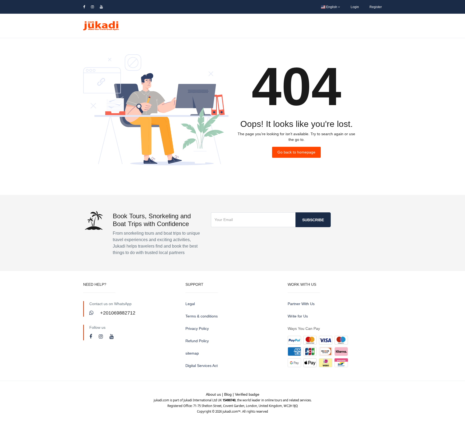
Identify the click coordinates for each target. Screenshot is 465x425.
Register (375, 7)
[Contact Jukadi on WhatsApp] (92, 313)
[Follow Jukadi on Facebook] (91, 336)
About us (213, 394)
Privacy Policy (197, 328)
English (331, 7)
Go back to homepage (296, 152)
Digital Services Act (201, 365)
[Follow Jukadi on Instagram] (101, 336)
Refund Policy (197, 341)
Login (355, 7)
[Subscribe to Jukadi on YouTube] (112, 336)
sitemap (192, 353)
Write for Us (298, 316)
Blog (228, 394)
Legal (190, 304)
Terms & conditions (201, 316)
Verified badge (247, 394)
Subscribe (313, 220)
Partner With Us (301, 304)
